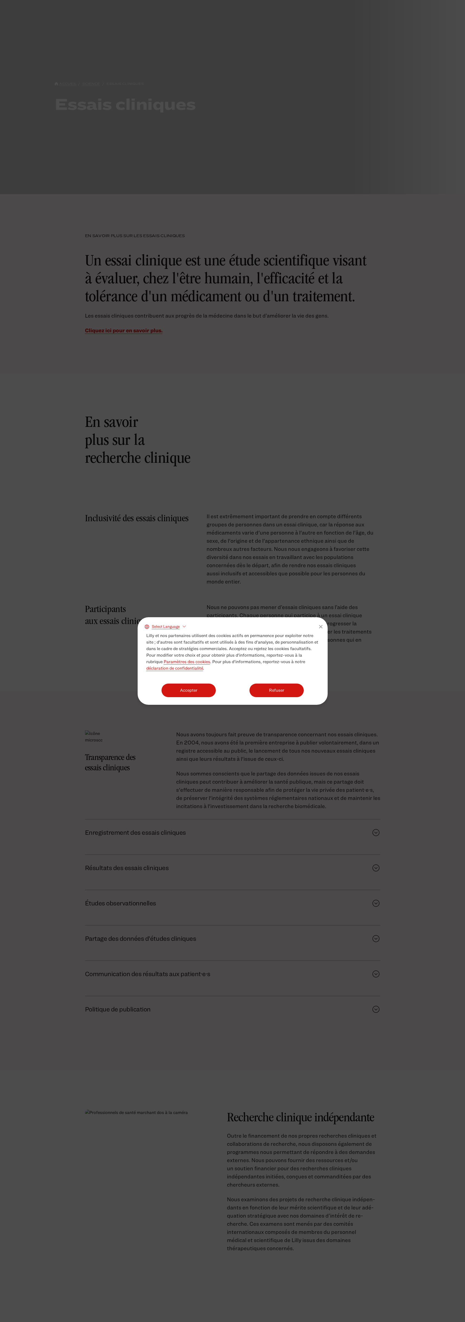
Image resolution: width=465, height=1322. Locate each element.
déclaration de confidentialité (174, 668)
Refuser (276, 690)
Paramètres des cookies (187, 661)
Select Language (166, 626)
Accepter (188, 690)
